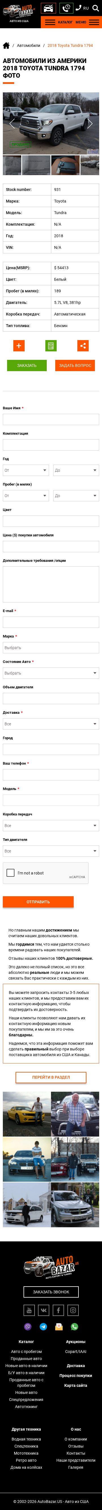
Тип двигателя (15, 839)
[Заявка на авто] (48, 8)
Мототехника (26, 1453)
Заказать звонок (51, 1292)
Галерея (75, 1467)
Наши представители (75, 1460)
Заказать (27, 365)
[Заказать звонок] (66, 8)
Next (90, 123)
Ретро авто (26, 1460)
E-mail (9, 611)
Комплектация (15, 433)
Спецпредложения (26, 1399)
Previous (12, 123)
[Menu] (50, 22)
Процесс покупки (76, 1375)
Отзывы (76, 1446)
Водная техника (26, 1439)
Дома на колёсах (26, 1467)
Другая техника (26, 1429)
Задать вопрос (75, 365)
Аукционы (76, 1341)
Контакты (76, 1453)
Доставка (13, 712)
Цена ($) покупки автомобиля (28, 535)
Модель (11, 789)
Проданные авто (26, 1358)
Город (8, 738)
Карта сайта (75, 1385)
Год (6, 459)
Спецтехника (26, 1446)
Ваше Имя (13, 408)
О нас (76, 1429)
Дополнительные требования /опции (34, 560)
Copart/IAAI (75, 1351)
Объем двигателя (18, 687)
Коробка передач (17, 814)
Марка (10, 636)
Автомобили (28, 45)
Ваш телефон (16, 763)
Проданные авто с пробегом (26, 1383)
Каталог (26, 1341)
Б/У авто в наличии (26, 1372)
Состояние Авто (18, 662)
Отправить (38, 902)
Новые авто (26, 1392)
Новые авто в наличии (26, 1365)
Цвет (7, 510)
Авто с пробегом (26, 1351)
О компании (76, 1439)
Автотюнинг (26, 1406)
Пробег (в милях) (17, 484)
